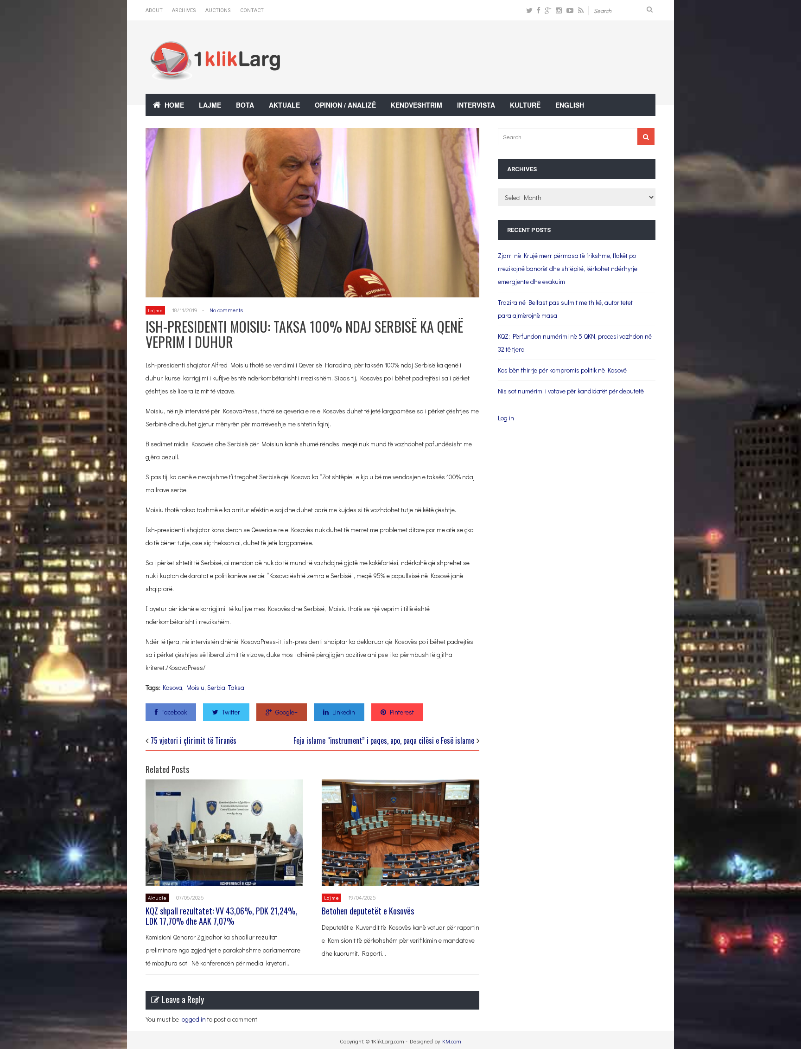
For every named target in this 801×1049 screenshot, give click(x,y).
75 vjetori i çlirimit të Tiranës (193, 740)
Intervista (476, 104)
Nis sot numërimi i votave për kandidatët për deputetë (571, 390)
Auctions (218, 10)
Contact (252, 10)
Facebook (174, 712)
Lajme (210, 104)
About (154, 10)
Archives (184, 10)
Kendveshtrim (416, 104)
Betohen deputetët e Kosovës (368, 911)
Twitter (231, 712)
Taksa (236, 687)
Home (174, 104)
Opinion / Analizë (345, 104)
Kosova (172, 687)
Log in (506, 417)
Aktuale (284, 104)
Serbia (216, 687)
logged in (193, 1019)
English (569, 104)
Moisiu (195, 687)
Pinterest (402, 712)
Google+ (286, 712)
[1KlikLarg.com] (215, 74)
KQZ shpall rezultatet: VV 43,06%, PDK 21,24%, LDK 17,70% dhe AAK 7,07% (222, 916)
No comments (226, 310)
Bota (245, 104)
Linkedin (343, 712)
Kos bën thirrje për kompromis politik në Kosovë (562, 370)
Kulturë (525, 104)
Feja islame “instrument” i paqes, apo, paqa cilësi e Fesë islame (383, 740)
